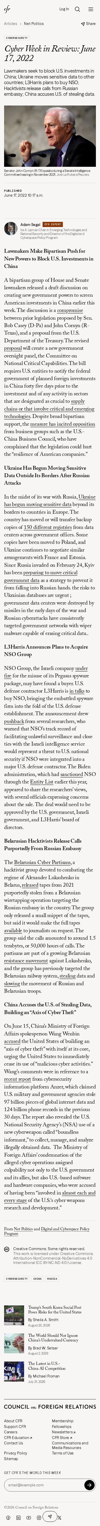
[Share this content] (50, 1516)
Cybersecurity (17, 38)
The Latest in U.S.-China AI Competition (47, 1366)
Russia (52, 1278)
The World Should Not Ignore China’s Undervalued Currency (53, 1338)
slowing (12, 984)
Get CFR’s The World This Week (32, 1473)
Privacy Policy (15, 1453)
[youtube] (29, 1518)
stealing (67, 976)
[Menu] (91, 9)
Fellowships (61, 1426)
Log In (64, 9)
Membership (63, 1421)
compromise (70, 310)
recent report (17, 1079)
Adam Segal (31, 224)
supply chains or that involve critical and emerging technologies (49, 409)
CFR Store (60, 1437)
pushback (14, 722)
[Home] (7, 9)
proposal (13, 348)
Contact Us (13, 1443)
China (37, 1278)
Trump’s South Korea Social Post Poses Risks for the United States (55, 1310)
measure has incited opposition (62, 424)
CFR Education (16, 1437)
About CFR (13, 1421)
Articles (10, 24)
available (13, 931)
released (30, 885)
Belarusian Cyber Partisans (42, 863)
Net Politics (23, 1229)
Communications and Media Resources (70, 1445)
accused (12, 1041)
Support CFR (15, 1426)
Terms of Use (63, 1453)
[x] (59, 1518)
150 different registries (48, 527)
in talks (76, 691)
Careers (10, 1432)
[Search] (77, 9)
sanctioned (72, 775)
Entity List (41, 782)
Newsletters (62, 1432)
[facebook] (8, 1518)
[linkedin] (18, 1518)
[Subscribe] (89, 1485)
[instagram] (39, 1518)
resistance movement (26, 961)
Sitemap (11, 1459)
